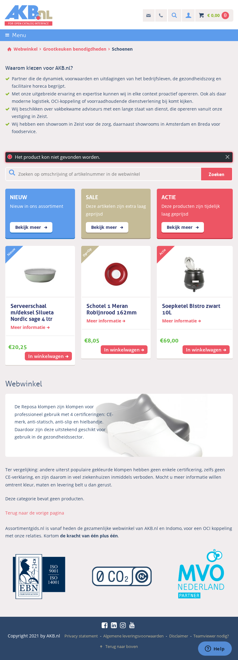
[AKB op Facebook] (106, 625)
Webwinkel (25, 49)
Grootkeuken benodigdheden (74, 49)
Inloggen (187, 15)
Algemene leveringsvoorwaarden (133, 636)
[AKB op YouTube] (132, 625)
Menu (19, 35)
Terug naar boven (121, 646)
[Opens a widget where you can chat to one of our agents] (215, 649)
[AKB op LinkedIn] (115, 625)
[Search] (173, 15)
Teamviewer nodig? (211, 636)
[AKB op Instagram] (124, 625)
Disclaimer (178, 636)
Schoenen (122, 49)
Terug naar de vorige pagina (34, 513)
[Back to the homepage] (28, 15)
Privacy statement (81, 636)
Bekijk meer (28, 227)
